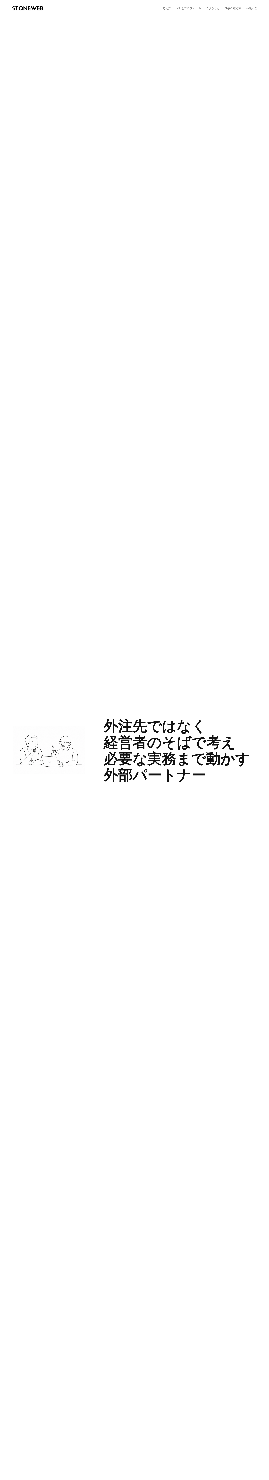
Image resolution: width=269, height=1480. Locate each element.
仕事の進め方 (233, 8)
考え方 (167, 8)
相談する (251, 8)
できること (213, 8)
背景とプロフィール (188, 8)
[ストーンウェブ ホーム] (28, 8)
